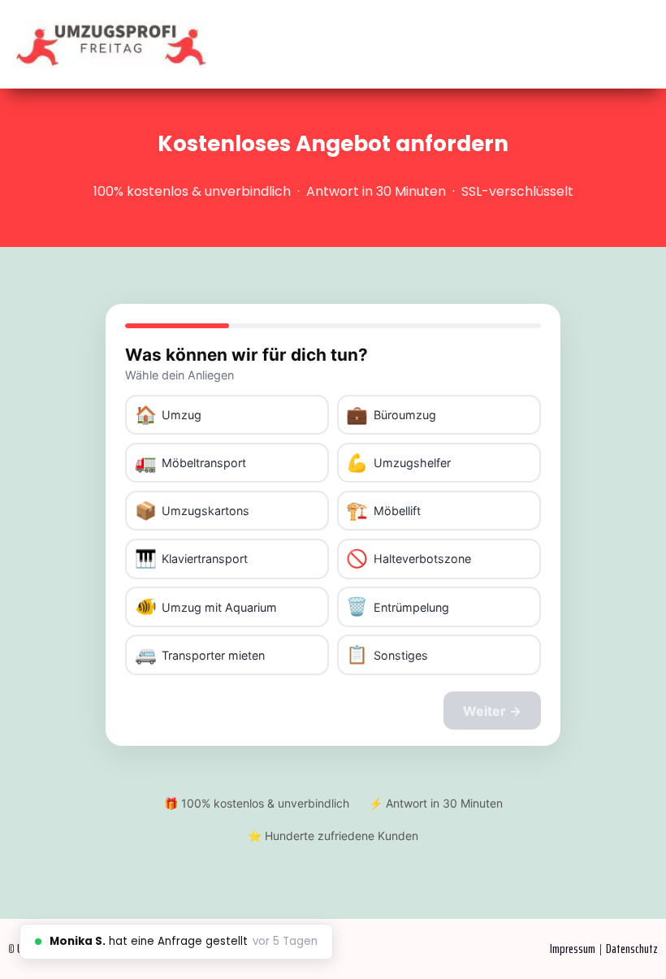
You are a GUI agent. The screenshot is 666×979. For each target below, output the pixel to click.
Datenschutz (632, 948)
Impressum (572, 948)
